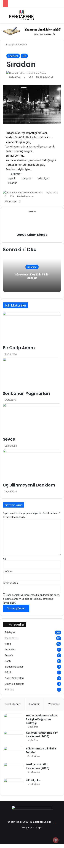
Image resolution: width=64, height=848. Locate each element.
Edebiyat (22, 44)
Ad (4, 559)
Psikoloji (9, 689)
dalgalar (27, 178)
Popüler (34, 704)
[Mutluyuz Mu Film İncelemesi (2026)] (13, 769)
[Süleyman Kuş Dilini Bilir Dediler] (13, 753)
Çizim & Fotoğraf (14, 683)
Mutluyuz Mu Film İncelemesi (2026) (37, 766)
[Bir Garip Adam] (32, 328)
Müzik (8, 672)
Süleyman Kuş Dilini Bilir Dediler (32, 276)
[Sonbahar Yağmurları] (32, 374)
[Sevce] (32, 419)
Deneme (32, 266)
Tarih (8, 660)
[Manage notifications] (55, 840)
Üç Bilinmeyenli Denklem (29, 485)
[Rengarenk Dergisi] (21, 15)
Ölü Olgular (33, 780)
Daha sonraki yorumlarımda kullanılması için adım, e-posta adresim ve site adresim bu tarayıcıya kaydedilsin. (31, 598)
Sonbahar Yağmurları (26, 393)
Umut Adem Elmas (37, 73)
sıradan (12, 183)
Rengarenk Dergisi (32, 827)
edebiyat (43, 178)
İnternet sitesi (10, 582)
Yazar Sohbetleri (14, 678)
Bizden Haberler (14, 666)
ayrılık (12, 178)
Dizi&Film (10, 649)
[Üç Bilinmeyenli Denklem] (32, 465)
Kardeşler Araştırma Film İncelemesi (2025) (42, 734)
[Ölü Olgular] (13, 785)
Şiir (24, 55)
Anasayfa (10, 44)
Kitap (8, 643)
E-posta (7, 570)
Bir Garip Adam (19, 348)
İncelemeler (11, 638)
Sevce (9, 439)
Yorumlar (54, 704)
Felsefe (9, 655)
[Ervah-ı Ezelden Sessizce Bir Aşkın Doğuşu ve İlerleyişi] (13, 720)
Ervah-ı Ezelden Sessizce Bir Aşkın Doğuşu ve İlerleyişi (42, 719)
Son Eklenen (12, 704)
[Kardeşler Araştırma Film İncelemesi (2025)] (13, 737)
